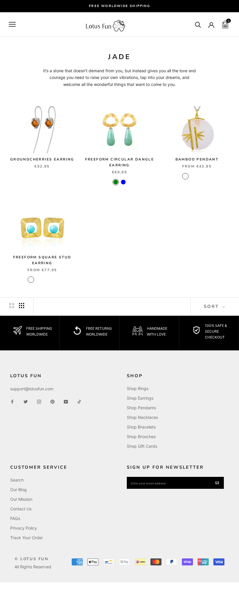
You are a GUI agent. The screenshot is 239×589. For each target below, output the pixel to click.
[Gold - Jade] (38, 279)
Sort (212, 306)
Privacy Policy (23, 527)
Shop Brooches (141, 436)
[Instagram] (39, 401)
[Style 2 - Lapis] (208, 176)
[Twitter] (26, 401)
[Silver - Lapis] (53, 279)
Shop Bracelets (141, 426)
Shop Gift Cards (142, 446)
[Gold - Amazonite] (31, 279)
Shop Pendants (141, 407)
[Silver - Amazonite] (46, 279)
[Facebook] (12, 401)
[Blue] (123, 182)
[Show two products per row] (11, 305)
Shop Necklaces (142, 417)
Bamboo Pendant (197, 159)
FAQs (15, 518)
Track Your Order (26, 537)
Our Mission (21, 499)
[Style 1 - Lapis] (200, 176)
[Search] (198, 24)
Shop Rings (137, 388)
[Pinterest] (52, 401)
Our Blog (18, 489)
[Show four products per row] (21, 305)
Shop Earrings (140, 398)
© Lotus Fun (32, 559)
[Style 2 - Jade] (193, 176)
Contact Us (20, 508)
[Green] (115, 182)
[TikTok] (79, 401)
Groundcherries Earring (42, 159)
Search (17, 479)
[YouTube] (66, 401)
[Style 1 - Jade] (185, 176)
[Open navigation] (12, 24)
